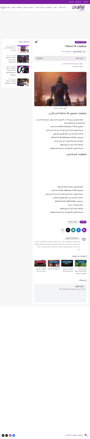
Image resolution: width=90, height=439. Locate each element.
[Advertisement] (45, 25)
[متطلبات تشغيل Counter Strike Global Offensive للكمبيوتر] (23, 69)
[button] (78, 230)
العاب (55, 7)
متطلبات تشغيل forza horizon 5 (41, 270)
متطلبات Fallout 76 (54, 269)
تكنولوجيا (49, 7)
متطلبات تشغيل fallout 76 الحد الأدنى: (72, 64)
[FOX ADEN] (78, 8)
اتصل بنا (85, 2)
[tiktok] (3, 435)
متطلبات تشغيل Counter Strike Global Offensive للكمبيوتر (11, 72)
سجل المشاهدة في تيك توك (10, 49)
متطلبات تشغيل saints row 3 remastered (11, 60)
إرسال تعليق (79, 286)
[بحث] (3, 7)
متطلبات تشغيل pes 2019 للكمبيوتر (10, 82)
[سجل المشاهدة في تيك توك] (23, 49)
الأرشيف (71, 2)
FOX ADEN (68, 435)
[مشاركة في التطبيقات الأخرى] (63, 230)
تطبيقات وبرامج (28, 7)
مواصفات (7, 7)
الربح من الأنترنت (39, 7)
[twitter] (6, 435)
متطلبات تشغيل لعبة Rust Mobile (68, 270)
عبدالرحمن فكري (77, 51)
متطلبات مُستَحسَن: (77, 66)
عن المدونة (78, 2)
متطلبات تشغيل (16, 7)
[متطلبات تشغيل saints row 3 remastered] (23, 59)
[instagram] (10, 435)
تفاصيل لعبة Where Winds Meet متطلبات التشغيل (80, 271)
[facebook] (13, 435)
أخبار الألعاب (62, 7)
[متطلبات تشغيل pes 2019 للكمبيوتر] (23, 82)
